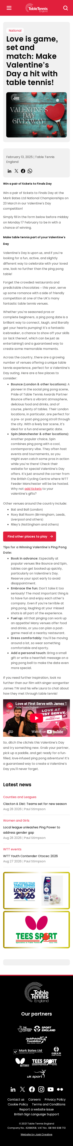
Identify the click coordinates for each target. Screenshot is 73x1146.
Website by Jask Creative (36, 1134)
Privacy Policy (55, 1099)
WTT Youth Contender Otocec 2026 (30, 856)
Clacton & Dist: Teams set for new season (35, 804)
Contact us (15, 1099)
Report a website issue (36, 1109)
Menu (9, 8)
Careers (34, 1099)
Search (65, 8)
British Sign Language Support (36, 1114)
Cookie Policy (18, 1104)
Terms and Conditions (48, 1104)
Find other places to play (27, 536)
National (15, 30)
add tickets (33, 489)
